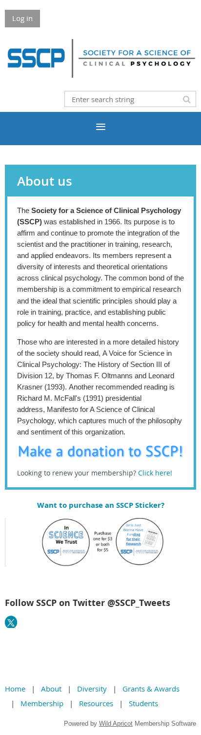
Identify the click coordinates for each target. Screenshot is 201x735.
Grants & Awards (151, 688)
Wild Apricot (116, 723)
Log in (22, 18)
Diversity (92, 688)
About (51, 688)
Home (15, 688)
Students (143, 703)
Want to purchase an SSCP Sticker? (100, 505)
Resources (96, 703)
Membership (41, 703)
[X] (11, 622)
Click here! (156, 472)
